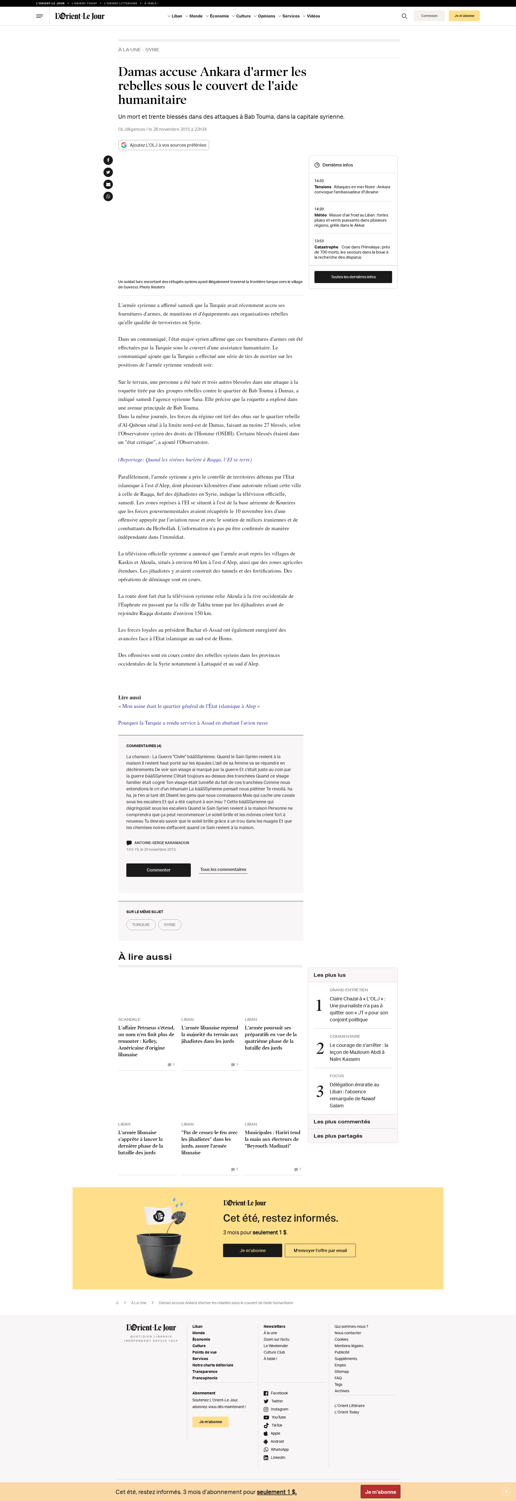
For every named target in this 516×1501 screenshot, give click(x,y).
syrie (170, 924)
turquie (141, 924)
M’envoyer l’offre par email (320, 1250)
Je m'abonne (380, 1492)
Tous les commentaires (223, 869)
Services (200, 1358)
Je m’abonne (253, 1250)
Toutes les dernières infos (353, 276)
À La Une (129, 49)
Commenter (158, 870)
